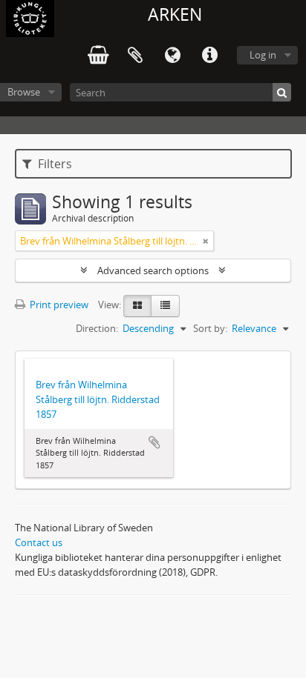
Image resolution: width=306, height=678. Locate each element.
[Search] (282, 92)
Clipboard (135, 55)
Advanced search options (153, 270)
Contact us (38, 542)
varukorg (98, 55)
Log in (263, 55)
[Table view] (165, 306)
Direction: (97, 328)
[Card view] (137, 306)
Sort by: (210, 328)
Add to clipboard (154, 442)
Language (172, 55)
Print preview (57, 304)
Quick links (209, 55)
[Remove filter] (206, 240)
